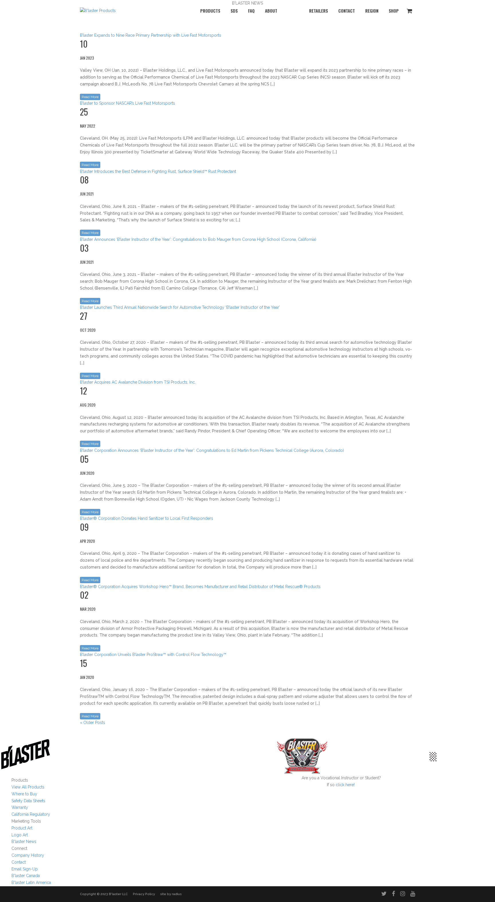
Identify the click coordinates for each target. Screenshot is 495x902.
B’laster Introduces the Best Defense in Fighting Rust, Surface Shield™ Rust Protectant (158, 171)
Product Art (21, 828)
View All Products (27, 787)
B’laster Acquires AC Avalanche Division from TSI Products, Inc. (138, 382)
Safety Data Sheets (28, 800)
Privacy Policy (144, 894)
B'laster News (23, 841)
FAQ (251, 10)
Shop (394, 10)
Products (210, 10)
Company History (27, 855)
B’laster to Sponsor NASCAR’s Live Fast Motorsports (127, 103)
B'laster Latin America (31, 882)
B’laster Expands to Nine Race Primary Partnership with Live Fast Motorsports (150, 35)
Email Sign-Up (24, 869)
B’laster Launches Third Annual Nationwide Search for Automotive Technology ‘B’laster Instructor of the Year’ (180, 307)
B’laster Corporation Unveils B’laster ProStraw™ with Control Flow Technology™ (153, 654)
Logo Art (19, 835)
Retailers (318, 10)
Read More (90, 97)
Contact (346, 10)
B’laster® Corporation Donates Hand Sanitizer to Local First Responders (146, 518)
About (271, 10)
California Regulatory (30, 814)
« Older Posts (92, 722)
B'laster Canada (25, 875)
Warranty (19, 807)
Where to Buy (24, 794)
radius (177, 894)
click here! (345, 784)
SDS (234, 10)
